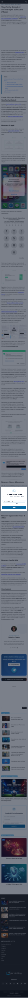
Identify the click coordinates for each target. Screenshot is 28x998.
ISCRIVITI (14, 507)
